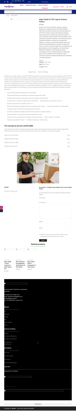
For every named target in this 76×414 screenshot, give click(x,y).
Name (41, 221)
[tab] (32, 72)
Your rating (42, 198)
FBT (5, 311)
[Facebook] (5, 2)
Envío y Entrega (43, 72)
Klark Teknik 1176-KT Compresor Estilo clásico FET (8, 265)
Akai (5, 319)
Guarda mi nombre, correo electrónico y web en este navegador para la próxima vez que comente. (54, 235)
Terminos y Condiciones (10, 339)
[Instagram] (7, 2)
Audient (6, 317)
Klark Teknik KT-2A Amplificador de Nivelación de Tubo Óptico (20, 264)
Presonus (45, 8)
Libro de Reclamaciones (10, 362)
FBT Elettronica (43, 5)
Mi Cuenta (6, 352)
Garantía (6, 333)
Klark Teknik (14, 15)
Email (41, 228)
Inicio (8, 15)
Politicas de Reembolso (10, 336)
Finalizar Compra (8, 356)
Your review (42, 202)
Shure (21, 5)
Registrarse (7, 359)
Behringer (6, 314)
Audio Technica (8, 322)
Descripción (32, 72)
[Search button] (70, 11)
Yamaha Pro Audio (31, 5)
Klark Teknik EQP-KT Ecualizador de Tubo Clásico (31, 264)
